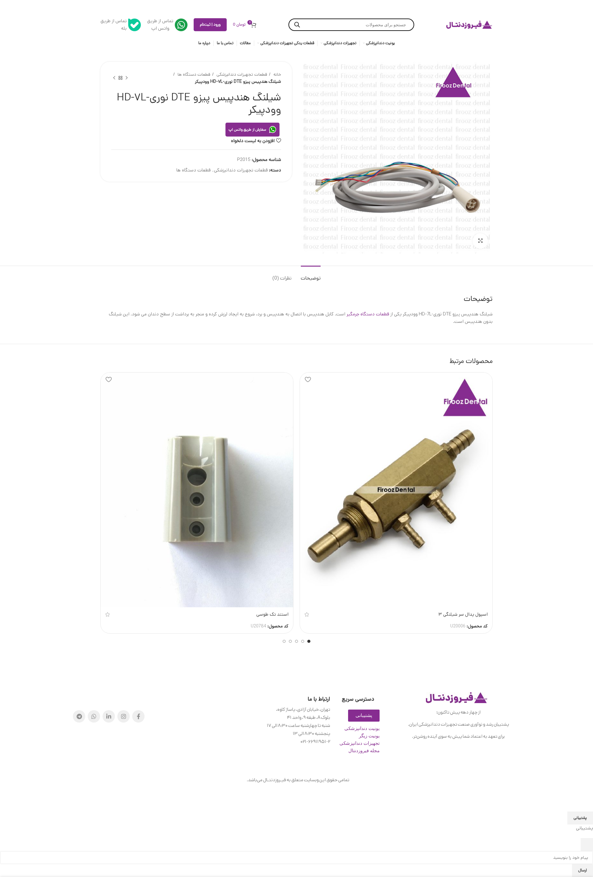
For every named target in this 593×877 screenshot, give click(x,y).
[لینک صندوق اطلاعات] (167, 24)
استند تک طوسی (272, 614)
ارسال (582, 870)
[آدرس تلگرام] (79, 716)
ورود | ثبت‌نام (210, 24)
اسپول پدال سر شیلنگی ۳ (463, 614)
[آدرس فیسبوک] (138, 716)
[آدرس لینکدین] (109, 716)
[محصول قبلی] (127, 78)
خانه (276, 74)
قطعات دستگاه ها (193, 74)
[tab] (311, 275)
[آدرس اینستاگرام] (123, 716)
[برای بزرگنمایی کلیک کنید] (480, 241)
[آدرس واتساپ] (94, 716)
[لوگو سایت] (469, 24)
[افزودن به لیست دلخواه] (307, 379)
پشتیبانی (580, 818)
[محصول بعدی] (114, 78)
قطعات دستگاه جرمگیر (368, 314)
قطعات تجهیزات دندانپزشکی (241, 74)
